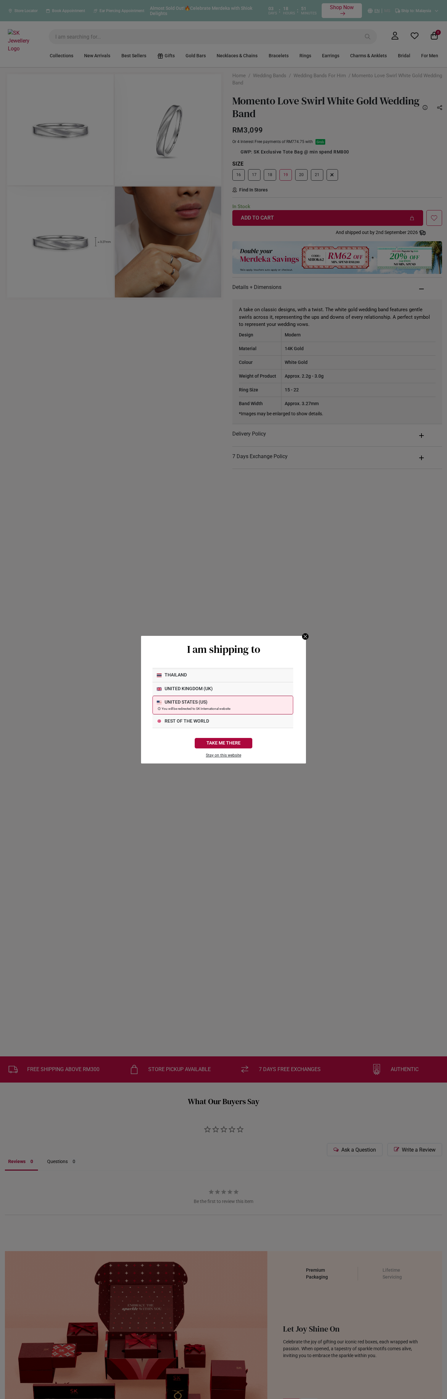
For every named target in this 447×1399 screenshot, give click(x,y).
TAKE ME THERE (223, 743)
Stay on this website (223, 755)
